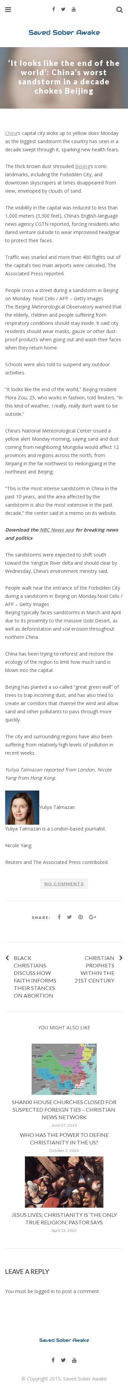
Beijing (82, 166)
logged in (44, 1291)
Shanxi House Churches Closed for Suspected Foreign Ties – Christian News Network (64, 1109)
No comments (64, 883)
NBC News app (57, 529)
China (11, 133)
